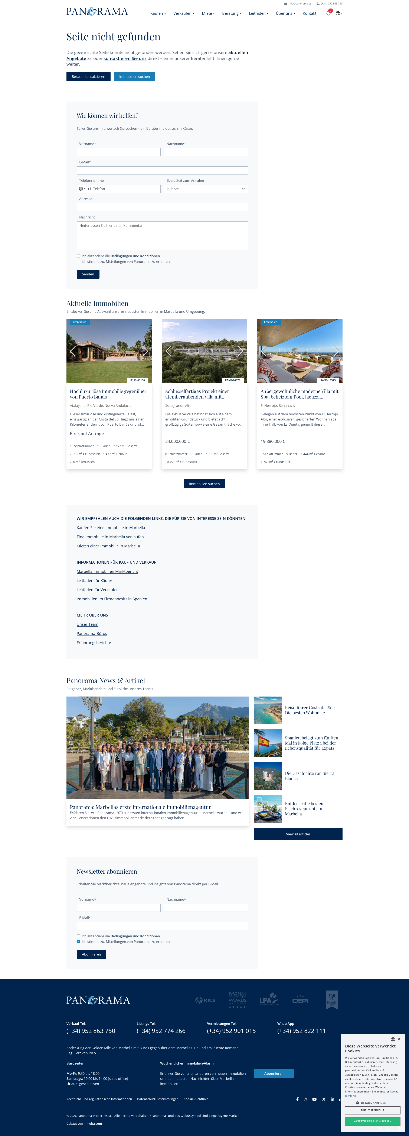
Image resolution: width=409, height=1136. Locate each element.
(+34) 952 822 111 (301, 1031)
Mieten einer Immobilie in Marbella (108, 545)
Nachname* (176, 143)
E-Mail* (85, 162)
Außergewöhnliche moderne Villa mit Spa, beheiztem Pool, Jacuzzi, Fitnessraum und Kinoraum (299, 397)
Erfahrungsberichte (94, 642)
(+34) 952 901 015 (231, 1031)
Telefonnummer (92, 180)
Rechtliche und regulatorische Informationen (99, 1099)
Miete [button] (207, 13)
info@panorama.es (299, 3)
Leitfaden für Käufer (94, 580)
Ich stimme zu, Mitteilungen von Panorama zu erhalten (126, 261)
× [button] (398, 1039)
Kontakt (309, 13)
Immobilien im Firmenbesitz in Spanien (112, 598)
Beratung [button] (230, 13)
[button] (372, 1102)
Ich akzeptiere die (121, 256)
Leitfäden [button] (257, 13)
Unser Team (87, 624)
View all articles (298, 834)
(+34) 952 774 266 (161, 1031)
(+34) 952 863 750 (331, 3)
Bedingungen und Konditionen (135, 256)
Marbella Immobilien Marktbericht (107, 571)
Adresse (85, 198)
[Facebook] (297, 1099)
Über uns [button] (284, 13)
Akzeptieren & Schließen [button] (373, 1121)
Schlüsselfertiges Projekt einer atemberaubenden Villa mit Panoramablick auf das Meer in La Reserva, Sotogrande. (200, 399)
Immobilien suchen (134, 76)
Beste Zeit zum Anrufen (185, 180)
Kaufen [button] (156, 13)
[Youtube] (314, 1099)
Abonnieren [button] (91, 954)
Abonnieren (274, 1073)
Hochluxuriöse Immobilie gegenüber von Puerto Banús (108, 394)
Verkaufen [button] (182, 13)
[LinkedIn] (332, 1099)
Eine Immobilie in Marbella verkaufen (110, 536)
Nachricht (87, 217)
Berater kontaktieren (88, 76)
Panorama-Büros (92, 633)
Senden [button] (88, 274)
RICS (92, 1053)
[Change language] (339, 13)
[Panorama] (97, 11)
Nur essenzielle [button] (373, 1110)
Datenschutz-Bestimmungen (158, 1099)
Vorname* (87, 143)
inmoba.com (93, 1123)
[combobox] (84, 189)
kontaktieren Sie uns (125, 58)
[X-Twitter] (324, 1099)
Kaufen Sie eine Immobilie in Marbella (111, 527)
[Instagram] (305, 1099)
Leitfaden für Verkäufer (97, 589)
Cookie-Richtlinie (196, 1099)
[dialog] (373, 1083)
